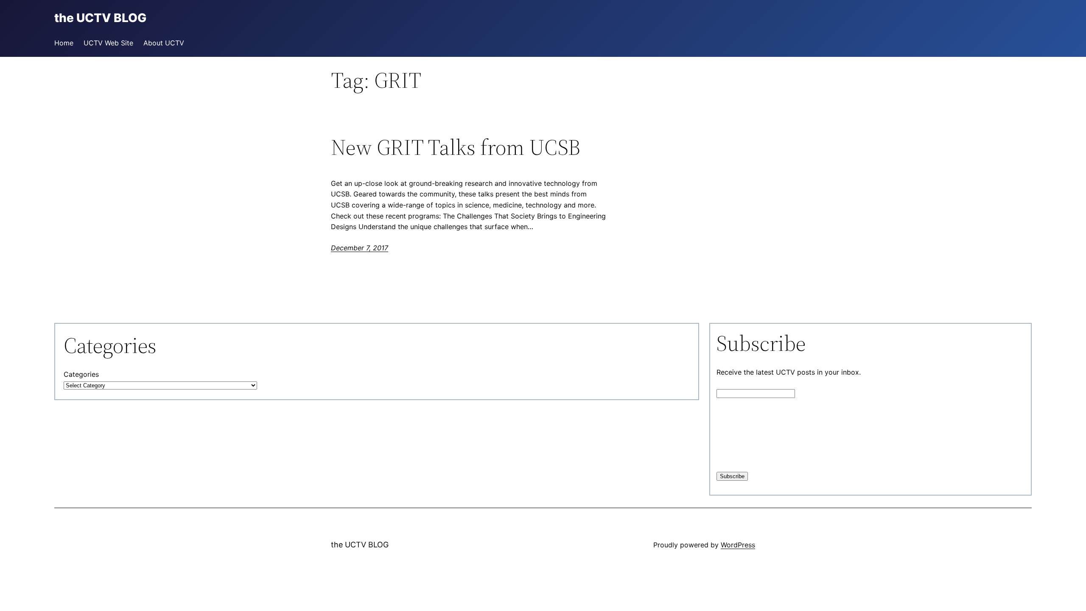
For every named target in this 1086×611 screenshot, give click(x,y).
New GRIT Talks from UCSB (455, 147)
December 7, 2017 (359, 248)
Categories (81, 374)
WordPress (738, 545)
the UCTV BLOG (360, 544)
